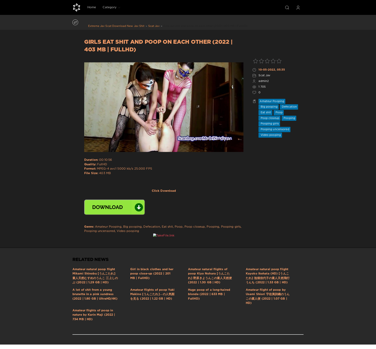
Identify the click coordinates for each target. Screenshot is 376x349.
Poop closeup (269, 118)
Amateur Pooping (272, 101)
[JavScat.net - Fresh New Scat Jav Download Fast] (76, 7)
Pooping (289, 118)
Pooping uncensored (274, 129)
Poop (279, 112)
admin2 (263, 81)
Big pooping (268, 107)
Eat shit (265, 112)
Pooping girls (269, 124)
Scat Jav (264, 75)
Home (91, 7)
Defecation (289, 107)
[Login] (298, 7)
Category (110, 7)
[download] (114, 207)
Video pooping (270, 135)
